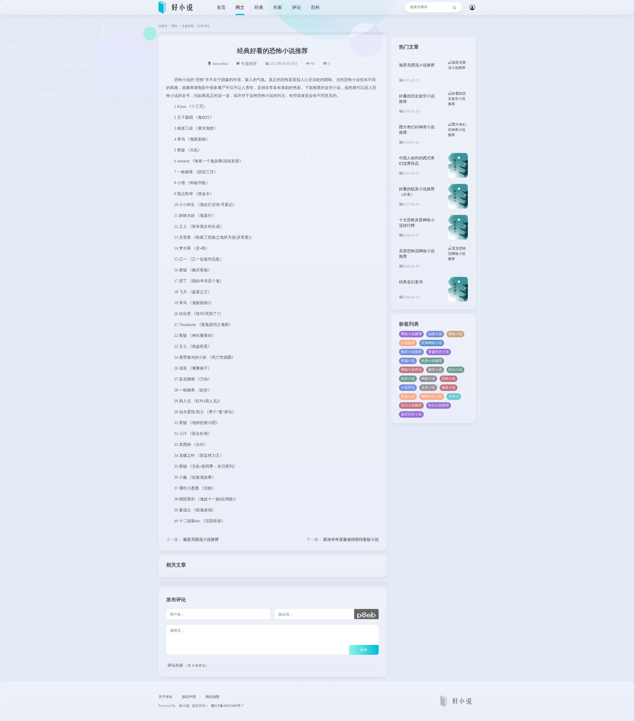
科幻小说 (455, 370)
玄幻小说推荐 (411, 405)
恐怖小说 (448, 378)
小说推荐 (408, 343)
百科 (315, 7)
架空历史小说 (411, 414)
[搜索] (455, 7)
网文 (240, 7)
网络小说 (455, 334)
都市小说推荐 (411, 352)
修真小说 (448, 387)
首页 (221, 7)
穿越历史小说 (438, 352)
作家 (277, 7)
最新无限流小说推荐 (201, 539)
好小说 (184, 706)
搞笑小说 (408, 378)
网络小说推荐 (411, 334)
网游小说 (428, 378)
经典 (258, 7)
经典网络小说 (431, 343)
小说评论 (408, 387)
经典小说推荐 (431, 361)
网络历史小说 (431, 396)
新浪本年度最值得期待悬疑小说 (351, 539)
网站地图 (212, 697)
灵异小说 (428, 387)
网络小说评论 (411, 370)
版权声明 (189, 697)
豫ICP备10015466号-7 (227, 706)
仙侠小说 (435, 334)
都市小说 (435, 370)
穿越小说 (408, 361)
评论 (296, 7)
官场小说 (408, 396)
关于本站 (165, 697)
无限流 (454, 396)
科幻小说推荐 (438, 405)
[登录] (472, 9)
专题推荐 (188, 26)
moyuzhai (220, 63)
